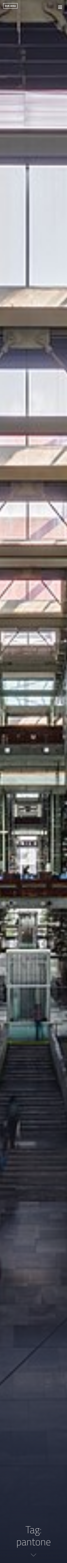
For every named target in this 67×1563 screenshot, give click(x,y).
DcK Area (10, 5)
